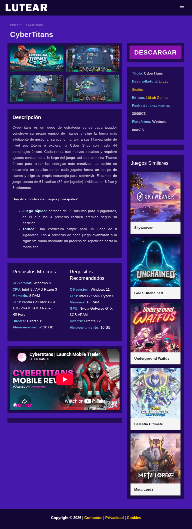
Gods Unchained (148, 293)
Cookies (133, 518)
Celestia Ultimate (148, 424)
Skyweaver (143, 228)
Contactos (93, 518)
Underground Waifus (152, 358)
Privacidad (114, 518)
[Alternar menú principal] (181, 8)
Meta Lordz (143, 489)
